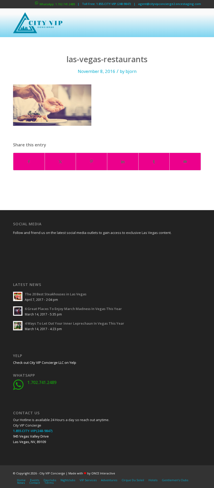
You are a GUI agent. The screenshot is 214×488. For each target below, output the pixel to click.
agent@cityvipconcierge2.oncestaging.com (169, 4)
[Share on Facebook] (29, 161)
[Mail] (56, 258)
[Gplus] (43, 245)
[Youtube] (17, 258)
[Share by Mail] (185, 161)
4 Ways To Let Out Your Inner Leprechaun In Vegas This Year (74, 323)
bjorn (131, 71)
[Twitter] (30, 245)
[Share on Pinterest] (91, 161)
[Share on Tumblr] (154, 161)
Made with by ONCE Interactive (91, 473)
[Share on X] (60, 161)
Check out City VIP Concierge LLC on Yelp (44, 362)
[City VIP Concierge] (37, 22)
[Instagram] (30, 258)
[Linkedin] (56, 245)
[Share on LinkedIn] (122, 161)
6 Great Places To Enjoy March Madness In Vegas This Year (73, 308)
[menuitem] (21, 480)
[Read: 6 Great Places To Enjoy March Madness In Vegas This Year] (17, 311)
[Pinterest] (43, 258)
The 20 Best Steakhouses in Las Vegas (55, 294)
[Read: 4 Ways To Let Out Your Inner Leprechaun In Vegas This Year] (17, 325)
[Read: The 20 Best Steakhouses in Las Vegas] (17, 296)
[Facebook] (17, 245)
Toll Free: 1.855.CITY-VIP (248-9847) (106, 4)
